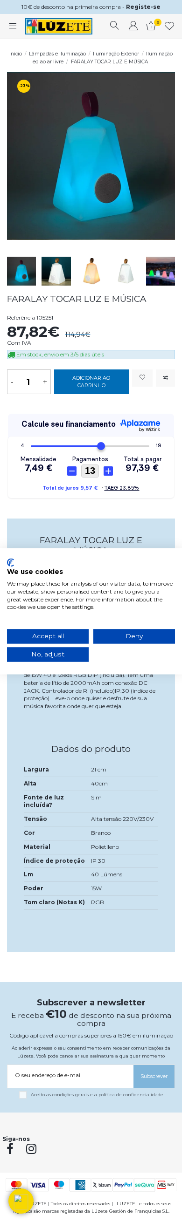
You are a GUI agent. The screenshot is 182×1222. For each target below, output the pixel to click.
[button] (21, 1201)
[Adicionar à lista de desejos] (142, 378)
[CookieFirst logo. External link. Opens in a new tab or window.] (10, 562)
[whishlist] (170, 26)
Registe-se (143, 6)
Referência (21, 317)
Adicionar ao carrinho (91, 382)
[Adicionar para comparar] (165, 378)
